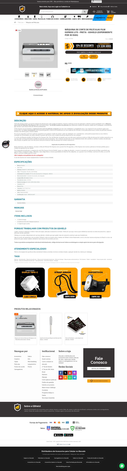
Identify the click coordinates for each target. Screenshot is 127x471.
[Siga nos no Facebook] (61, 373)
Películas (21, 22)
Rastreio (94, 6)
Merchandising (32, 361)
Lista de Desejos (38, 95)
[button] (38, 84)
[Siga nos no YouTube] (70, 373)
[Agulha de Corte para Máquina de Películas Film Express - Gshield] (51, 329)
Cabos (30, 356)
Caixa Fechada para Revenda (74, 462)
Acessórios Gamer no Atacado (53, 462)
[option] (30, 283)
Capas (16, 361)
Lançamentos (32, 364)
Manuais (44, 377)
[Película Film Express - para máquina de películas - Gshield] (76, 329)
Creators (17, 359)
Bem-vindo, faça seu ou (54, 6)
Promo (30, 367)
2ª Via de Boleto (47, 367)
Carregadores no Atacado (61, 458)
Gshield (111, 39)
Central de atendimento (98, 368)
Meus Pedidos (104, 6)
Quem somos (46, 359)
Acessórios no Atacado (34, 462)
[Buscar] (84, 12)
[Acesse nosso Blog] (65, 378)
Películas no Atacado (44, 458)
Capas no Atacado (29, 458)
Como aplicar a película (49, 380)
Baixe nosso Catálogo (49, 387)
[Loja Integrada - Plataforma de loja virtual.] (63, 444)
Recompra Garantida (48, 398)
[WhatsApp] (122, 466)
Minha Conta (113, 6)
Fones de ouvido (19, 367)
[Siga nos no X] (65, 373)
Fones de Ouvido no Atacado (95, 458)
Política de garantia (48, 382)
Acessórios (17, 356)
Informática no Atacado (93, 462)
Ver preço (26, 336)
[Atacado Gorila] (22, 8)
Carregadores (18, 369)
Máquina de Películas (32, 22)
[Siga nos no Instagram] (74, 373)
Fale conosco (46, 356)
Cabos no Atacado (78, 458)
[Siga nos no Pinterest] (61, 378)
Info (29, 359)
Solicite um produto (48, 385)
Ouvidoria (45, 390)
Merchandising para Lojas (63, 466)
